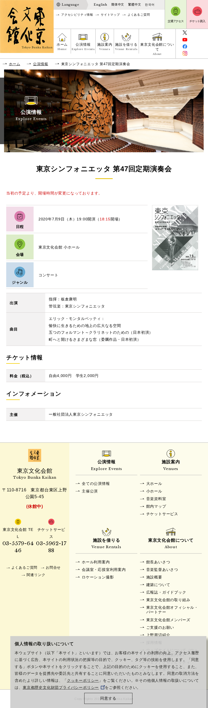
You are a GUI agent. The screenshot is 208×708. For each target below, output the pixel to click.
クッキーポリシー (83, 681)
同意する (108, 698)
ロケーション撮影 (98, 577)
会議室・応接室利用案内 (104, 569)
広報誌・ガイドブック (166, 592)
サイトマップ (110, 14)
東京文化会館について (157, 49)
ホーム (62, 46)
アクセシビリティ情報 (77, 14)
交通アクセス (176, 21)
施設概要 (154, 577)
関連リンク (36, 575)
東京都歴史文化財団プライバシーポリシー (61, 688)
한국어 (149, 4)
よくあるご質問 (139, 14)
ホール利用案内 (96, 562)
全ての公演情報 (96, 483)
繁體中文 (134, 4)
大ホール (154, 483)
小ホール (154, 491)
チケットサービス (162, 514)
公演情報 (83, 46)
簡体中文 (117, 4)
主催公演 (90, 491)
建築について (158, 585)
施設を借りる (126, 46)
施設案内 (104, 46)
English (100, 4)
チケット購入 (197, 21)
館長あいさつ (158, 562)
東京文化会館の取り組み (168, 600)
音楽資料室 (156, 499)
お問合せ (53, 567)
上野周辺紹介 (158, 635)
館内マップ (156, 506)
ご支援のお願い (160, 627)
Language (70, 4)
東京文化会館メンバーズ (168, 620)
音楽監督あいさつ (162, 569)
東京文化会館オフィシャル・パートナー (172, 609)
